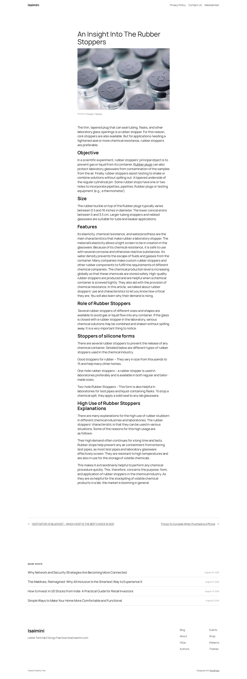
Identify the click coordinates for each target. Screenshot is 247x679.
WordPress (214, 670)
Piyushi (90, 113)
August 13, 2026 (212, 591)
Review (98, 113)
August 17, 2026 (212, 581)
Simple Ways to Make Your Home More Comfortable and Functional (75, 600)
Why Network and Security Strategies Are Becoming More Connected (77, 572)
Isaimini (33, 5)
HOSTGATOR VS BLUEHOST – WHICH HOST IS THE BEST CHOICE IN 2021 (73, 524)
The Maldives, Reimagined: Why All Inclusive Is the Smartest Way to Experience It (85, 582)
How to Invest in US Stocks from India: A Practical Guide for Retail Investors (80, 591)
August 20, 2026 (212, 572)
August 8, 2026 (212, 600)
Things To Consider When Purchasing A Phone (188, 524)
